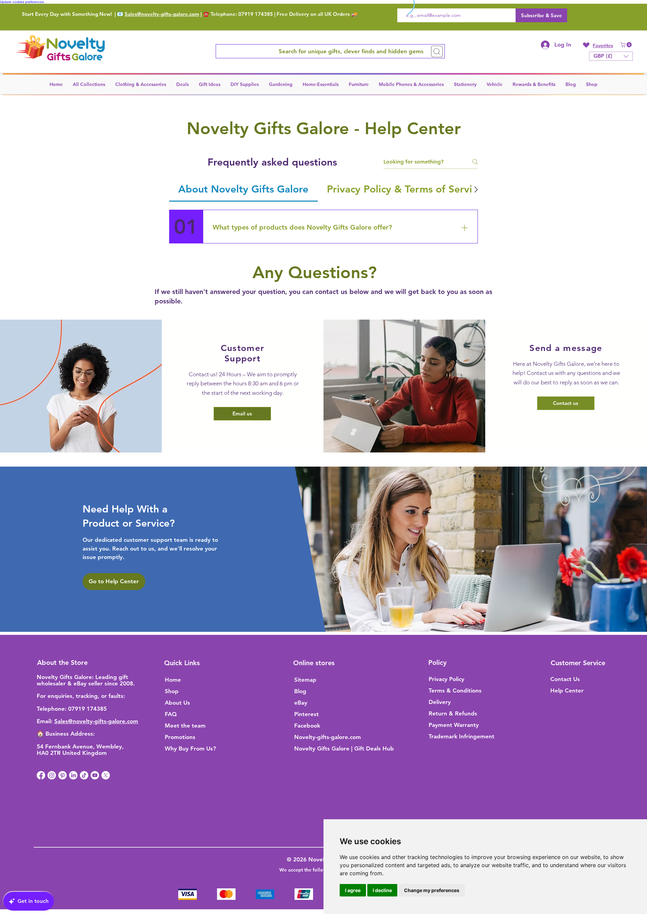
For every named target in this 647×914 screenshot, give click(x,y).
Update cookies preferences (22, 2)
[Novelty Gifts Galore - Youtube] (95, 775)
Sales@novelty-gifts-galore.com (162, 14)
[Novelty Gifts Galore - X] (105, 775)
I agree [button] (353, 890)
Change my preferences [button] (431, 890)
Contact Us (565, 679)
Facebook (307, 725)
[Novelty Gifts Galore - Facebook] (41, 775)
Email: (45, 721)
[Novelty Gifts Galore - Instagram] (52, 775)
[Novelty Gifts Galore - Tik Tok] (84, 775)
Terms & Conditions (455, 690)
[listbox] (611, 56)
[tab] (243, 189)
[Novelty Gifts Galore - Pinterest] (62, 775)
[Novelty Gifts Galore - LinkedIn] (73, 775)
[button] (626, 44)
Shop (172, 691)
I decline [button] (382, 890)
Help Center (567, 690)
